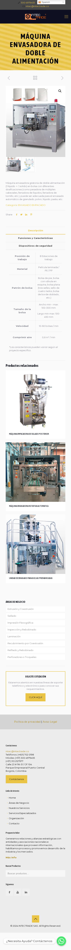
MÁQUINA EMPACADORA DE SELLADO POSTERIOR (29, 434)
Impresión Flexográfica (20, 622)
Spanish (45, 2)
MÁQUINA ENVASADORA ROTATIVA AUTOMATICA (28, 506)
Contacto (14, 823)
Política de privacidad (27, 721)
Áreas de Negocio (19, 802)
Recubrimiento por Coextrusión (25, 643)
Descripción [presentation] (35, 230)
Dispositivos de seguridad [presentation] (35, 245)
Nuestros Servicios (19, 808)
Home (12, 797)
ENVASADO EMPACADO (31, 205)
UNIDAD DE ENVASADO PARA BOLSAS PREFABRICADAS (31, 578)
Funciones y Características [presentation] (35, 238)
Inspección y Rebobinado (22, 629)
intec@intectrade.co (37, 6)
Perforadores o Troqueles (22, 657)
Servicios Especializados (22, 813)
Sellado (12, 615)
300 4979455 (28, 2)
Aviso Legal (50, 721)
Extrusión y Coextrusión (21, 609)
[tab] (35, 230)
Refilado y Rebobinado (20, 650)
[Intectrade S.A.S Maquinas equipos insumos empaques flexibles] (35, 17)
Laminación (14, 636)
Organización (16, 818)
